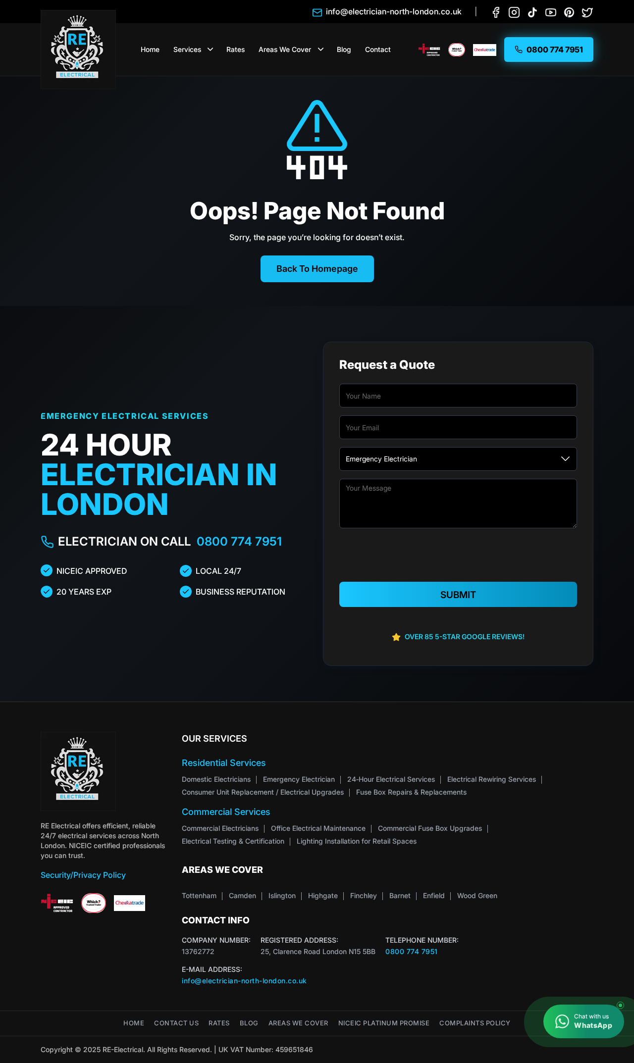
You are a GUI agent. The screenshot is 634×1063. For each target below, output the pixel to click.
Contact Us (176, 1023)
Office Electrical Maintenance (318, 828)
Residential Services (224, 763)
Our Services (214, 738)
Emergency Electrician (299, 779)
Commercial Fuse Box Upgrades (430, 828)
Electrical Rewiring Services (491, 779)
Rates (235, 49)
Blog (344, 49)
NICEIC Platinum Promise (384, 1023)
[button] (210, 49)
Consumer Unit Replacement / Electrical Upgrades (263, 792)
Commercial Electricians (220, 828)
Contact (378, 49)
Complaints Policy (475, 1023)
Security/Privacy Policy (83, 875)
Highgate (323, 895)
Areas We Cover (285, 49)
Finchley (363, 895)
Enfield (434, 895)
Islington (282, 895)
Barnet (400, 895)
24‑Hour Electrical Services (391, 779)
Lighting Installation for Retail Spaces (357, 841)
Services (187, 49)
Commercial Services (226, 812)
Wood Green (477, 895)
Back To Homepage (317, 268)
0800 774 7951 (239, 541)
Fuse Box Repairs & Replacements (411, 792)
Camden (242, 895)
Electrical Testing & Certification (233, 841)
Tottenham (199, 895)
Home (150, 49)
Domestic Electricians (216, 779)
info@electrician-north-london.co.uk (244, 980)
